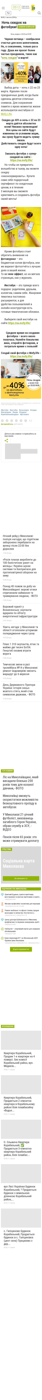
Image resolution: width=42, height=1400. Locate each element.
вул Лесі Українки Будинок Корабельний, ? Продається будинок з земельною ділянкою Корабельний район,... (20, 1193)
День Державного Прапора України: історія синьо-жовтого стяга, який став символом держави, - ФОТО (19, 689)
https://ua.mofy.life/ (21, 160)
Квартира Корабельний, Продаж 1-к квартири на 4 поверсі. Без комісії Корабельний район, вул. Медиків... (19, 1060)
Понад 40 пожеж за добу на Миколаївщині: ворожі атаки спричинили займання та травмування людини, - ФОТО (20, 591)
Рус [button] (8, 13)
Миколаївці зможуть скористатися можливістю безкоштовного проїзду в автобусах (20, 801)
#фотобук (4, 410)
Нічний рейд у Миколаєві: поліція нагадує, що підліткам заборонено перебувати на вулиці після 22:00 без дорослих (21, 542)
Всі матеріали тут (21, 878)
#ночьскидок (24, 410)
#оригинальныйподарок (10, 414)
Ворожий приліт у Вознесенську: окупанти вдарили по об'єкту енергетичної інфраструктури (20, 611)
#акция (15, 412)
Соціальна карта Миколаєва (19, 863)
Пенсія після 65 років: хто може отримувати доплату (21, 839)
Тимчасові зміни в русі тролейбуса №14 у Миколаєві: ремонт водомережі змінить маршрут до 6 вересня (20, 669)
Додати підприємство (21, 949)
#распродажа (6, 412)
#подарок (22, 412)
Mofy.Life (6, 114)
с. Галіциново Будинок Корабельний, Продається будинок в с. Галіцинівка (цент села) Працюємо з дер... (19, 1237)
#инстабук (14, 410)
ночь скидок (9, 57)
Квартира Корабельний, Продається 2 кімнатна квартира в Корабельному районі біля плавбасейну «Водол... (19, 1104)
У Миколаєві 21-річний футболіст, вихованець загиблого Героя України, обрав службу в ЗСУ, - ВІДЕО (20, 822)
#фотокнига (24, 414)
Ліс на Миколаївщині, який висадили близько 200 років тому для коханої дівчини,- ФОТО (20, 782)
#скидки (33, 410)
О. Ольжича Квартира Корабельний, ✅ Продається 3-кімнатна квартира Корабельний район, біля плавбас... (18, 1149)
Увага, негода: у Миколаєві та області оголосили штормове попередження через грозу (20, 630)
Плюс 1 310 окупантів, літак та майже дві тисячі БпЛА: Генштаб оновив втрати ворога (21, 649)
